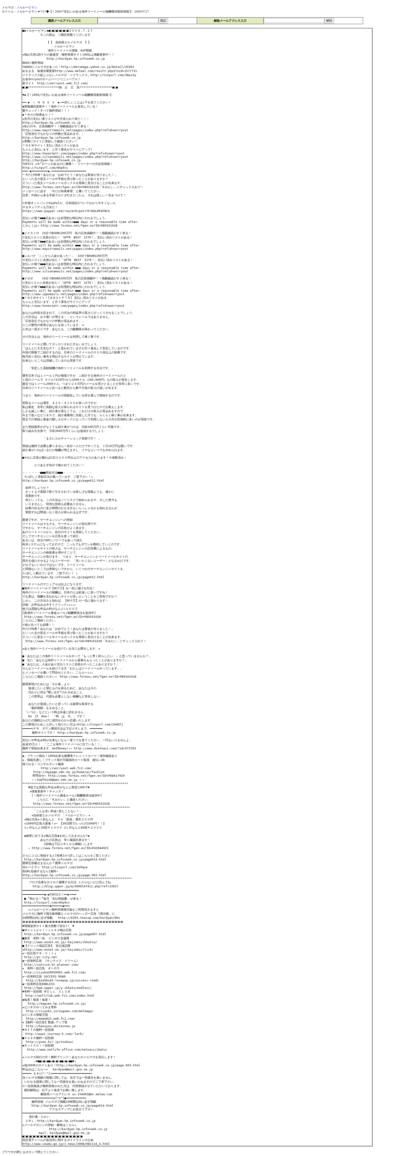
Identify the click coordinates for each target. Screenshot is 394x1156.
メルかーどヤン (27, 7)
